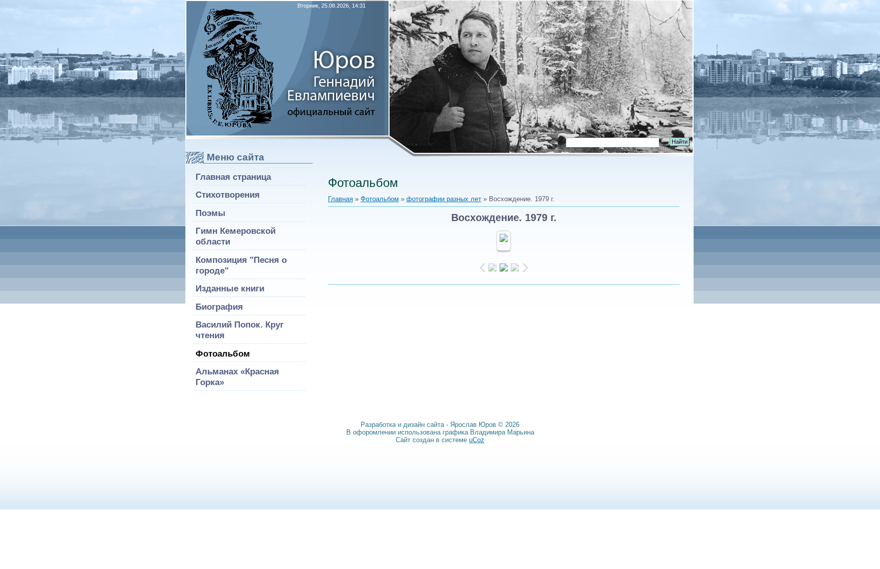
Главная (340, 199)
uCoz (476, 440)
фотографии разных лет (443, 199)
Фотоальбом (380, 199)
